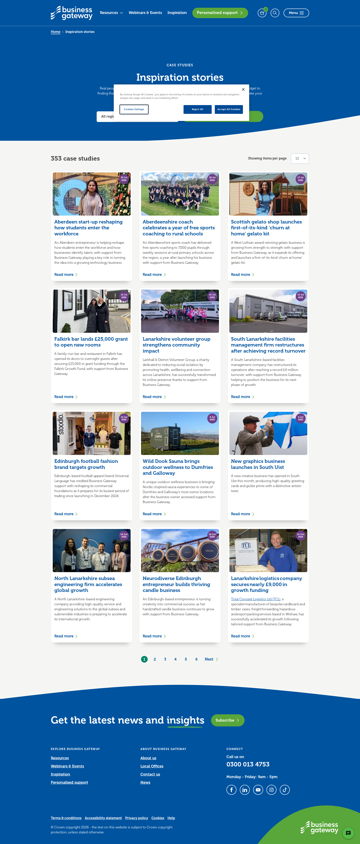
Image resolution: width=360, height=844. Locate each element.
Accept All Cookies (229, 109)
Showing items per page (267, 158)
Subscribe (225, 720)
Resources (109, 13)
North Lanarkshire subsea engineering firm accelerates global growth (88, 584)
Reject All (197, 109)
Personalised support (217, 12)
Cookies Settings (134, 109)
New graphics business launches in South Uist (258, 464)
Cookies (157, 818)
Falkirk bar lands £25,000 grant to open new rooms (91, 342)
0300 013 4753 (248, 764)
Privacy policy (136, 818)
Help (171, 818)
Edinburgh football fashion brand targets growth (86, 464)
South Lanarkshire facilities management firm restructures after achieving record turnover (268, 345)
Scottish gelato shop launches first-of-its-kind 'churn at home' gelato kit (266, 228)
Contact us (150, 774)
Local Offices (151, 766)
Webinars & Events (145, 13)
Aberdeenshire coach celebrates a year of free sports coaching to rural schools (179, 228)
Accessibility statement (103, 818)
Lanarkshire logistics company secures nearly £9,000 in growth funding (266, 584)
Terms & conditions (66, 818)
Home (55, 32)
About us (148, 758)
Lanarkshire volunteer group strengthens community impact (176, 345)
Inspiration (177, 13)
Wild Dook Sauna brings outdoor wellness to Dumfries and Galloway (178, 467)
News (145, 782)
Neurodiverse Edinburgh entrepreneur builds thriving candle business (176, 584)
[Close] (243, 89)
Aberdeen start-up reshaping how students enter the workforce (88, 228)
